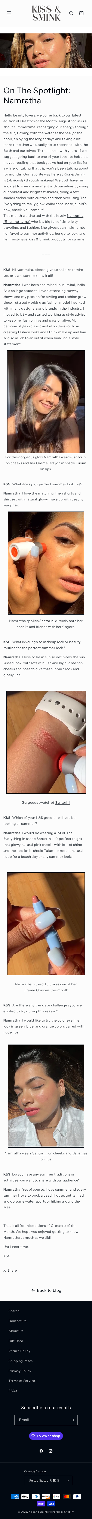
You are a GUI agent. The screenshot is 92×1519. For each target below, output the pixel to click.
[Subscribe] (72, 1420)
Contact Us (17, 1321)
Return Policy (19, 1351)
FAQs (13, 1391)
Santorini (79, 457)
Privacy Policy (20, 1371)
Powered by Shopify (61, 1511)
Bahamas (80, 1153)
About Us (16, 1331)
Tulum (81, 463)
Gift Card (16, 1341)
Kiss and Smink (38, 1511)
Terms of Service (22, 1381)
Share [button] (12, 1270)
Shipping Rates (21, 1361)
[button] (9, 13)
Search (14, 1311)
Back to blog (49, 1290)
